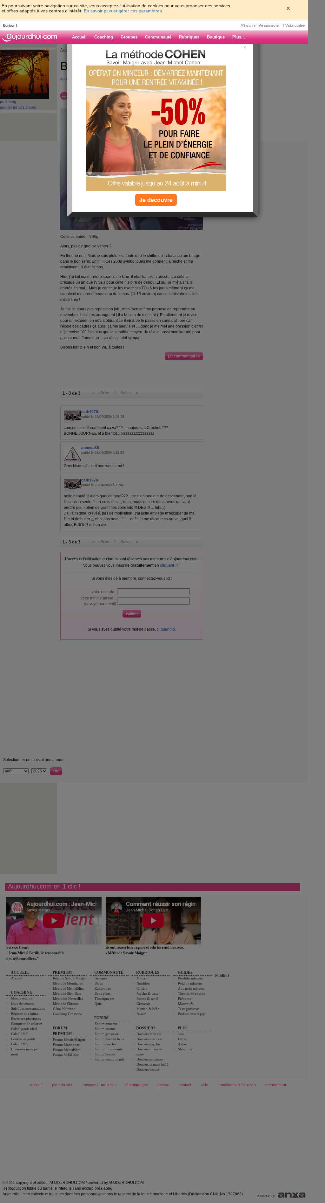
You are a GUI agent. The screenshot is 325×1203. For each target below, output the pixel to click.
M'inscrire (248, 25)
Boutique (216, 37)
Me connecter (269, 25)
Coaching (103, 37)
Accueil (79, 37)
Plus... (238, 37)
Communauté (158, 37)
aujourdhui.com (31, 37)
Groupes (129, 37)
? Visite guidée (293, 25)
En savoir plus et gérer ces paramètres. (123, 10)
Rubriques (189, 37)
